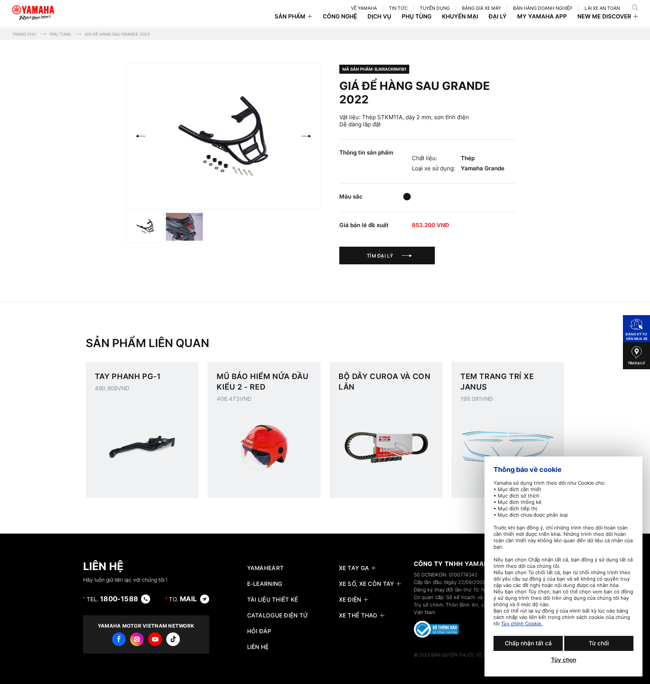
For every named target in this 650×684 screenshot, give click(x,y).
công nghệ (340, 16)
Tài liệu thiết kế (272, 599)
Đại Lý (498, 16)
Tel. (112, 599)
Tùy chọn (563, 660)
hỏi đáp (259, 631)
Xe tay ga (354, 568)
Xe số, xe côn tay (366, 584)
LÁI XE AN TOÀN (602, 8)
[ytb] (155, 639)
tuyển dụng (435, 8)
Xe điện (350, 599)
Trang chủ (24, 34)
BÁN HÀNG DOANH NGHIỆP (543, 8)
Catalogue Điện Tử (277, 615)
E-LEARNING (264, 584)
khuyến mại (460, 16)
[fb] (119, 639)
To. (183, 599)
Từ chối (599, 643)
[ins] (137, 639)
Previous (141, 136)
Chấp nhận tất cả (528, 643)
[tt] (173, 639)
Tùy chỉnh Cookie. (522, 623)
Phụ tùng (60, 34)
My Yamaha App (542, 16)
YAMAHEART (265, 568)
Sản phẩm (290, 16)
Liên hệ (258, 647)
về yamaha (364, 8)
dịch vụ (379, 16)
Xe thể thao (358, 615)
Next (306, 136)
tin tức (398, 8)
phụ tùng (416, 16)
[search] (635, 8)
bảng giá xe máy (481, 8)
